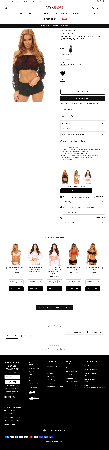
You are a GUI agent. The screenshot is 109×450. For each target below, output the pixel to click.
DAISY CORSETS (66, 33)
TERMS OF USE (9, 424)
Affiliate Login (52, 383)
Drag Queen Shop (34, 398)
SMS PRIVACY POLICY (12, 417)
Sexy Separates (66, 159)
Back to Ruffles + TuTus (56, 307)
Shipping (63, 64)
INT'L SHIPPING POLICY (12, 421)
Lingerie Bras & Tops (67, 155)
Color (65, 69)
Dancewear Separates (80, 151)
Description (69, 123)
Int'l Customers (72, 382)
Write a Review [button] (95, 332)
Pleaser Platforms (33, 392)
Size (62, 79)
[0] (98, 8)
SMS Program (52, 380)
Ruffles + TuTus (71, 31)
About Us (50, 370)
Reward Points (53, 366)
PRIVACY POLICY (10, 410)
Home (62, 31)
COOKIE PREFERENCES (12, 407)
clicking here (12, 393)
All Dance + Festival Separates (71, 150)
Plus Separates (65, 157)
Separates (89, 157)
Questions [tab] (25, 336)
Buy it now (82, 98)
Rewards (27, 1)
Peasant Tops (82, 155)
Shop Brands (31, 379)
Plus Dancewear (94, 155)
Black (62, 73)
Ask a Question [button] (75, 332)
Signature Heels (33, 373)
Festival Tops (86, 153)
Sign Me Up (12, 382)
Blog (34, 1)
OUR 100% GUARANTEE (73, 134)
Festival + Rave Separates (70, 153)
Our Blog (50, 377)
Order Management (74, 385)
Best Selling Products (92, 150)
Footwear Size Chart (55, 387)
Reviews (50, 373)
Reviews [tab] (10, 336)
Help (39, 1)
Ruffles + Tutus (78, 157)
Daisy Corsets (65, 151)
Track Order (70, 375)
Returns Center (72, 371)
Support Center (72, 368)
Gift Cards (18, 1)
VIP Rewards (34, 384)
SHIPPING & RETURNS (72, 129)
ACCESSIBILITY (9, 414)
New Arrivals (8, 1)
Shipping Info (71, 378)
